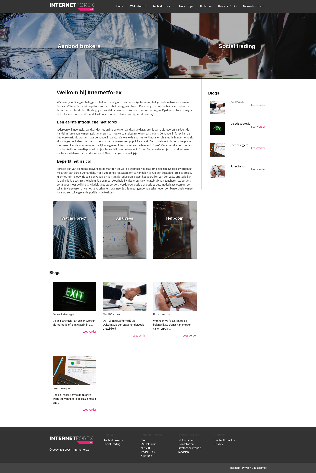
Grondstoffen (186, 444)
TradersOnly (148, 452)
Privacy (218, 444)
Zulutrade (146, 456)
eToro (144, 440)
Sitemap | (236, 468)
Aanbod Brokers (113, 440)
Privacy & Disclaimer (254, 468)
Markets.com (148, 444)
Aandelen (183, 452)
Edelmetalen (185, 440)
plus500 (145, 448)
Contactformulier (224, 440)
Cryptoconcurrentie (189, 448)
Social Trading (112, 444)
